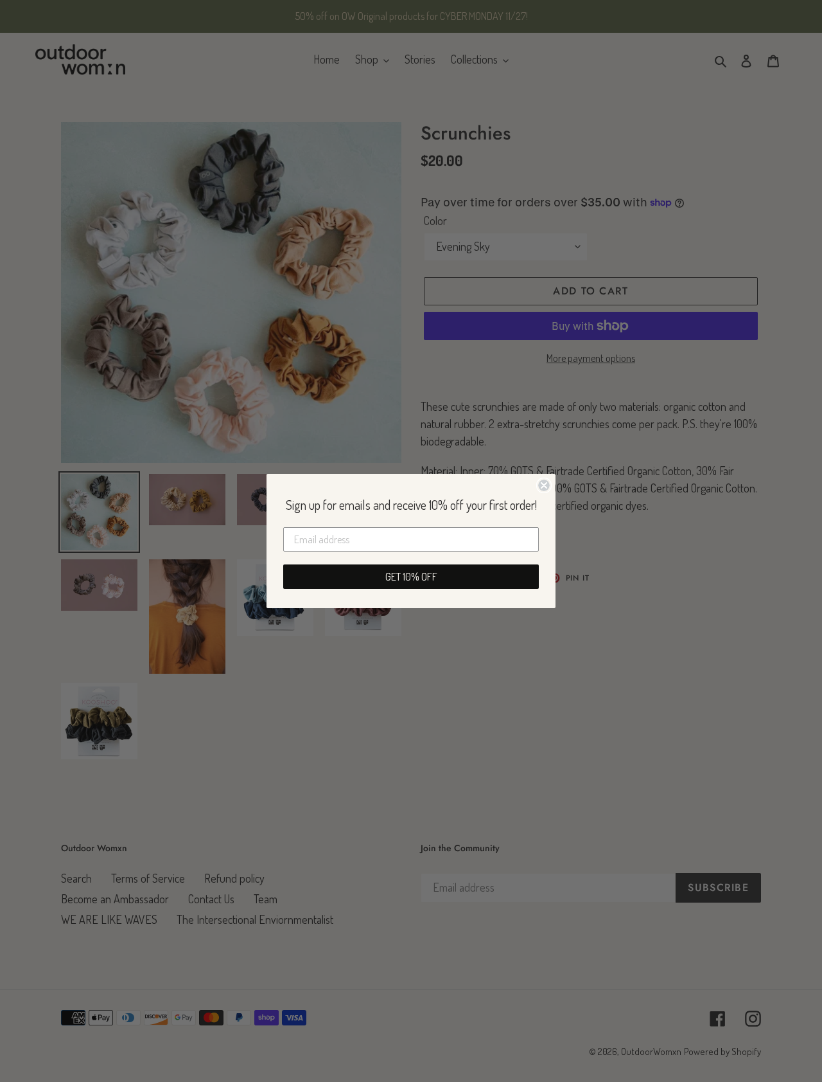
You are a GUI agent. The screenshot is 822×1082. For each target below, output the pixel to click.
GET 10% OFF (411, 576)
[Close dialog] (544, 485)
